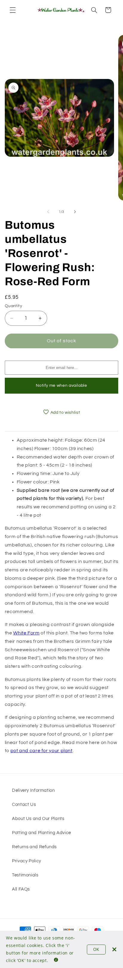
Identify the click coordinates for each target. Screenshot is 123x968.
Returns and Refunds (34, 847)
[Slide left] (48, 211)
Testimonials (25, 875)
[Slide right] (75, 211)
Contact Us (24, 804)
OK (96, 949)
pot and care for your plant (41, 750)
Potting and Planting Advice (41, 832)
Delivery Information (33, 790)
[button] (12, 10)
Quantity (13, 306)
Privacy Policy (26, 861)
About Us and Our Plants (38, 818)
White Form (26, 633)
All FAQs (21, 889)
